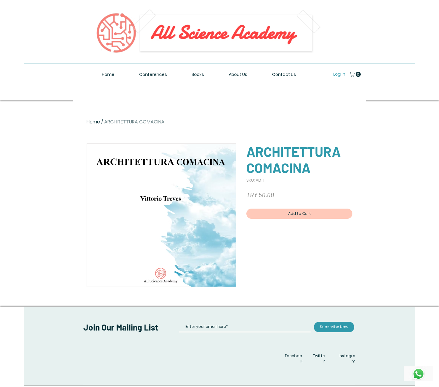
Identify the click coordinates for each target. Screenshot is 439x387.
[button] (355, 74)
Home (93, 121)
